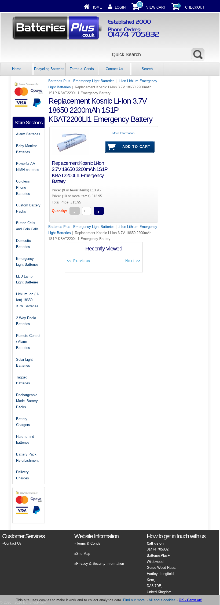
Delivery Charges (22, 475)
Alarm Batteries (28, 134)
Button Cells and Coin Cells (27, 226)
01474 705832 (157, 549)
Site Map (83, 554)
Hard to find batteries (25, 440)
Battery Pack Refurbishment (27, 457)
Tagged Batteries (23, 380)
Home (96, 7)
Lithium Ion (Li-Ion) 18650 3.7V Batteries (27, 300)
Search (147, 69)
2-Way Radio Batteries (26, 321)
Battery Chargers (23, 422)
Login (120, 7)
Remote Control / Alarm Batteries (28, 342)
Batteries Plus (59, 81)
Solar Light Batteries (24, 363)
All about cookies (162, 600)
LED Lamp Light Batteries (27, 279)
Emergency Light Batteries (94, 81)
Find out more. (134, 600)
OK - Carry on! (190, 600)
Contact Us (114, 69)
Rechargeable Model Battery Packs (27, 401)
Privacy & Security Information (100, 564)
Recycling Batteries (49, 69)
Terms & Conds (82, 69)
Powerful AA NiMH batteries (27, 167)
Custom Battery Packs (28, 208)
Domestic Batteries (23, 244)
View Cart (156, 7)
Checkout (194, 7)
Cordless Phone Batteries (23, 187)
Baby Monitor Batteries (26, 149)
